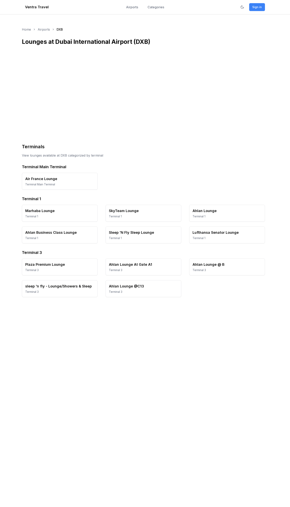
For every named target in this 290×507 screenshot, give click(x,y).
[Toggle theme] (242, 7)
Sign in (257, 7)
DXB (60, 29)
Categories (156, 7)
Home (26, 29)
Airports (132, 7)
